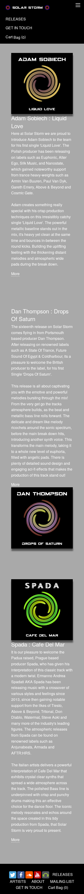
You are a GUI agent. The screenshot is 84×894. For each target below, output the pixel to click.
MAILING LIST (62, 881)
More (15, 273)
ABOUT (38, 881)
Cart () (16, 37)
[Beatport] (45, 874)
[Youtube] (37, 874)
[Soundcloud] (29, 874)
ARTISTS (18, 881)
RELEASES (16, 19)
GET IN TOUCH (19, 27)
